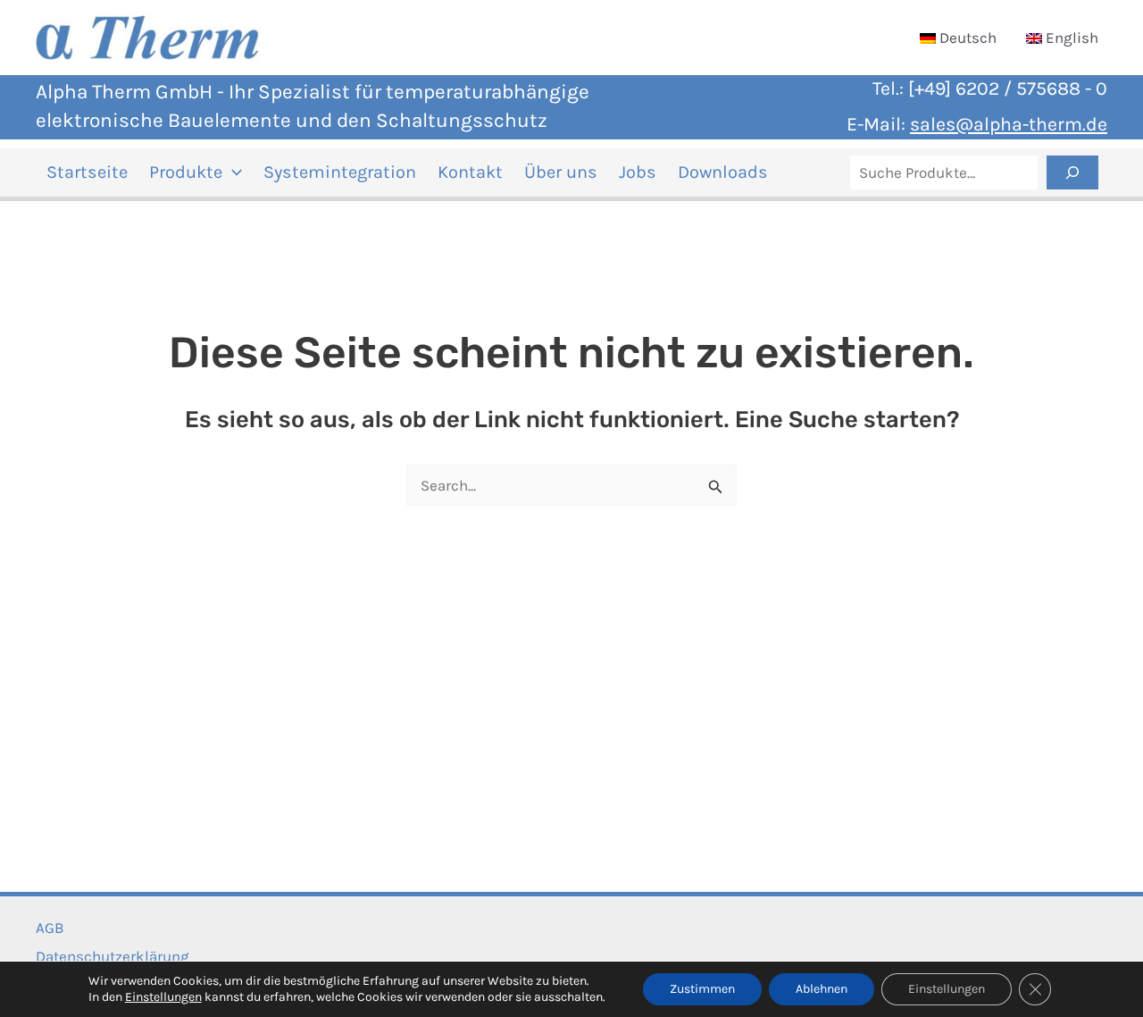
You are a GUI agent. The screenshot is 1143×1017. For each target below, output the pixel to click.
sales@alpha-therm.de (1008, 124)
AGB (50, 928)
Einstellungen (163, 996)
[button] (232, 172)
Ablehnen (821, 988)
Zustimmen (702, 988)
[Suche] (1072, 172)
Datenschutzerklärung (112, 956)
